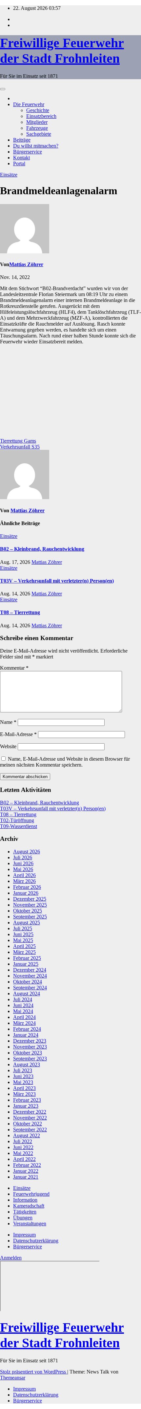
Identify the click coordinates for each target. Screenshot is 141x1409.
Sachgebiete (38, 134)
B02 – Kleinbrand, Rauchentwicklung (42, 549)
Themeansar (12, 1377)
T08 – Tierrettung (20, 612)
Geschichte (37, 110)
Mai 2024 (23, 1011)
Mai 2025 (23, 940)
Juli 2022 (22, 1141)
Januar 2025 (25, 964)
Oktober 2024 (27, 981)
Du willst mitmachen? (35, 146)
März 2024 (24, 1023)
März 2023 (24, 1094)
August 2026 (26, 851)
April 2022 (24, 1159)
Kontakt (21, 157)
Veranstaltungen (29, 1223)
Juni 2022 (23, 1147)
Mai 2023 (23, 1082)
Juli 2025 (22, 928)
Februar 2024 (27, 1029)
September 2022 (30, 1129)
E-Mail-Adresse (18, 734)
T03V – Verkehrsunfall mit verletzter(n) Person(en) (57, 581)
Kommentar (14, 668)
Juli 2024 (22, 999)
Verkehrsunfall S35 (20, 447)
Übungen (22, 1217)
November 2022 (30, 1117)
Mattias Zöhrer (26, 264)
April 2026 (24, 875)
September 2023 (30, 1058)
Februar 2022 (27, 1165)
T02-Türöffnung (17, 820)
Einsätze (8, 174)
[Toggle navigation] (2, 89)
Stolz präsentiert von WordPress (33, 1371)
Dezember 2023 (29, 1041)
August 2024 (26, 993)
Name (8, 722)
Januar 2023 (25, 1106)
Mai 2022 (23, 1153)
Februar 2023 (27, 1100)
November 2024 (30, 976)
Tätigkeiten (24, 1211)
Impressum (24, 1234)
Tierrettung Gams (18, 441)
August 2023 (26, 1064)
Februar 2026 (27, 887)
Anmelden (11, 1257)
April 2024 (24, 1017)
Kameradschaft (28, 1206)
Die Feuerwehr (28, 104)
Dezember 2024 (29, 970)
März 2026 (24, 881)
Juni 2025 (23, 934)
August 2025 (26, 922)
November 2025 (30, 905)
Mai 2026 (23, 869)
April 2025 (24, 946)
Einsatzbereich (41, 116)
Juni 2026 (23, 863)
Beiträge (21, 140)
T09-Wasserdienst (18, 826)
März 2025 (24, 952)
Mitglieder (37, 122)
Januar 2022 (25, 1171)
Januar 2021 (25, 1177)
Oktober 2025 (27, 910)
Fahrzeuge (37, 128)
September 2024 (30, 987)
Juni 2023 (23, 1076)
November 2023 (30, 1047)
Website (8, 746)
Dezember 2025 (29, 899)
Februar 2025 (27, 958)
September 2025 (30, 916)
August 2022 (26, 1135)
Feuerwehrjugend (31, 1194)
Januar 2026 (25, 893)
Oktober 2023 (27, 1052)
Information (25, 1200)
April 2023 (24, 1088)
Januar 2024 (25, 1035)
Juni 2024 (23, 1005)
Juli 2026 (22, 857)
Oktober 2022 (27, 1123)
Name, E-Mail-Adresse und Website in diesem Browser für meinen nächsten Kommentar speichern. (65, 762)
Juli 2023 (22, 1070)
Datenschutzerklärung (35, 1240)
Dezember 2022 (29, 1112)
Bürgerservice (27, 151)
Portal (19, 163)
